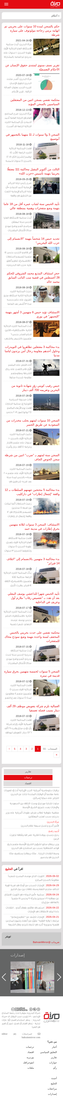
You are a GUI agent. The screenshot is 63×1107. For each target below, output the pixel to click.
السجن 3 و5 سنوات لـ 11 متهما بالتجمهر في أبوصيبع (32, 136)
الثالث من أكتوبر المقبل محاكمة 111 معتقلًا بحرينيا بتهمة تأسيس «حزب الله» (33, 171)
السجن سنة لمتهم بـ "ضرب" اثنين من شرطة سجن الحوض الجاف (32, 457)
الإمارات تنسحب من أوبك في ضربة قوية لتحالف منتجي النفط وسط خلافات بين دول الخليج (32, 887)
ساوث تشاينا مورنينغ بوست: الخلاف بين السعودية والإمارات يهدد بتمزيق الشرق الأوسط (34, 805)
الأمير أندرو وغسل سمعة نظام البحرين (40, 823)
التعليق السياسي (48, 1052)
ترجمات (28, 777)
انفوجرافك (28, 1062)
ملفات (30, 1067)
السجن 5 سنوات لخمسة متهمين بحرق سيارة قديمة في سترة (31, 673)
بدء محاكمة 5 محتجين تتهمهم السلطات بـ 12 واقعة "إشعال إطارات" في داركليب (32, 492)
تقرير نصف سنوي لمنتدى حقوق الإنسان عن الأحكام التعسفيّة (32, 67)
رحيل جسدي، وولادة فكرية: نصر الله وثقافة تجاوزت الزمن (34, 834)
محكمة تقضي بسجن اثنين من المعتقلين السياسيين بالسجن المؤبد (34, 102)
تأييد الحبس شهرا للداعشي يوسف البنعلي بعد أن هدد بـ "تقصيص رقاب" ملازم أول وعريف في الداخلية (33, 598)
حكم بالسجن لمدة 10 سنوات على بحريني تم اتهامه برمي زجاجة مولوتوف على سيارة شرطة (31, 30)
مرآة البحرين (56, 4)
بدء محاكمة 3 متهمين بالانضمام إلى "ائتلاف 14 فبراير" (33, 561)
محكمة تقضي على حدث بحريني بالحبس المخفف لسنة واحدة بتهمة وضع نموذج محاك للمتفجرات (32, 637)
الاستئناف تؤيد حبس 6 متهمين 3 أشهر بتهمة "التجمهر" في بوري (32, 314)
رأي (55, 1067)
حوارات (53, 1062)
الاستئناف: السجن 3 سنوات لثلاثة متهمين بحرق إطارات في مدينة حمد (34, 526)
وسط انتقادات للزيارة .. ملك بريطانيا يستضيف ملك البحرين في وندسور (34, 855)
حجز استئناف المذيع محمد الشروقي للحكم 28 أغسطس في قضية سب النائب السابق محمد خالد (33, 277)
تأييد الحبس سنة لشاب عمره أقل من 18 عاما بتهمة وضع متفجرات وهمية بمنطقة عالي (31, 206)
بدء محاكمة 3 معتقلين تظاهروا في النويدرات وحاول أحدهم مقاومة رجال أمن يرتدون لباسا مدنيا (32, 351)
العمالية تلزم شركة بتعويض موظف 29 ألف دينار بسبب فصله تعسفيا (33, 708)
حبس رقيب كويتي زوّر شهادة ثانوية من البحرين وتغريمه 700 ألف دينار (35, 388)
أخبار (54, 1046)
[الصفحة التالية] (9, 749)
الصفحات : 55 (50, 748)
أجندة (54, 1078)
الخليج (9, 869)
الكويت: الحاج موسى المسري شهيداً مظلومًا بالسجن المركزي (33, 878)
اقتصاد (28, 783)
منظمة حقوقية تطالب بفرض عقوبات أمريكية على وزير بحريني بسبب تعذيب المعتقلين (32, 814)
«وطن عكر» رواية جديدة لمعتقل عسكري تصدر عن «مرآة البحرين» (26, 971)
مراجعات (52, 1088)
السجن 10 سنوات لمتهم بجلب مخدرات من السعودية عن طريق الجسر (32, 422)
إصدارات (17, 955)
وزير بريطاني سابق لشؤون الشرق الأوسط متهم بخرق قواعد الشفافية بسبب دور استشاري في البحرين (33, 846)
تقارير (28, 771)
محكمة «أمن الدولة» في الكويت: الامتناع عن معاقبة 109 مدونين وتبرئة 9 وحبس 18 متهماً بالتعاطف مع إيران (32, 898)
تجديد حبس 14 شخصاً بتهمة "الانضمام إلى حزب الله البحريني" (33, 241)
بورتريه (30, 1057)
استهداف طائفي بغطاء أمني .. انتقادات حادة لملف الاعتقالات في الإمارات (32, 909)
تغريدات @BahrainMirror (46, 942)
